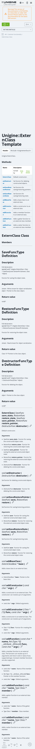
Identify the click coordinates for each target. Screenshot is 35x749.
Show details (28, 171)
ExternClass (7, 177)
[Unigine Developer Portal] (9, 3)
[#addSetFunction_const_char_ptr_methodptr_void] (14, 722)
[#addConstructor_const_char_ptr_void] (16, 588)
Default (21, 171)
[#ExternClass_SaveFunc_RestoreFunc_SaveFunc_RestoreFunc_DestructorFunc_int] (31, 426)
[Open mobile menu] (31, 3)
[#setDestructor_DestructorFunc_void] (31, 475)
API (6, 34)
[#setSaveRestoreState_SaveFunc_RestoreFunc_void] (13, 534)
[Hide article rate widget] (20, 745)
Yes (11, 745)
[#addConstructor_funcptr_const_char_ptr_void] (31, 612)
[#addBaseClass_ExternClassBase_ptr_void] (27, 564)
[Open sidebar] (6, 24)
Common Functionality (14, 34)
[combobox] (21, 2)
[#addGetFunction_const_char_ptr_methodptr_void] (14, 690)
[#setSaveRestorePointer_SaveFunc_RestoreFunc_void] (13, 502)
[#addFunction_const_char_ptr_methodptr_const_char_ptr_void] (21, 646)
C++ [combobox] (27, 24)
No (17, 745)
